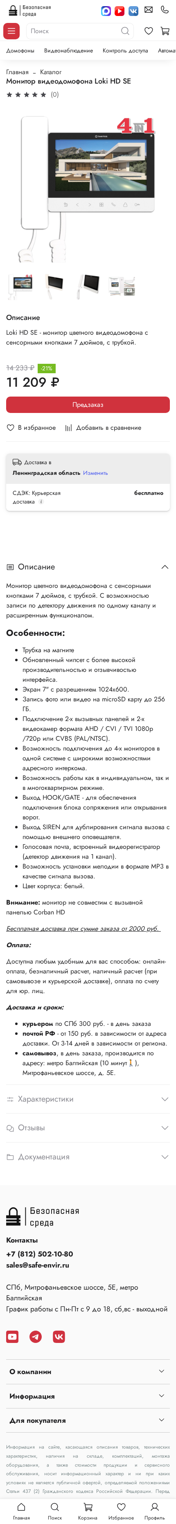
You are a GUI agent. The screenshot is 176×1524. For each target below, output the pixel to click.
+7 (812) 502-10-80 (39, 1254)
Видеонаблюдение (68, 50)
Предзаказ (88, 404)
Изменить (95, 472)
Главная (17, 72)
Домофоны (20, 50)
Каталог (50, 72)
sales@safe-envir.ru (37, 1265)
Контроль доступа (125, 50)
